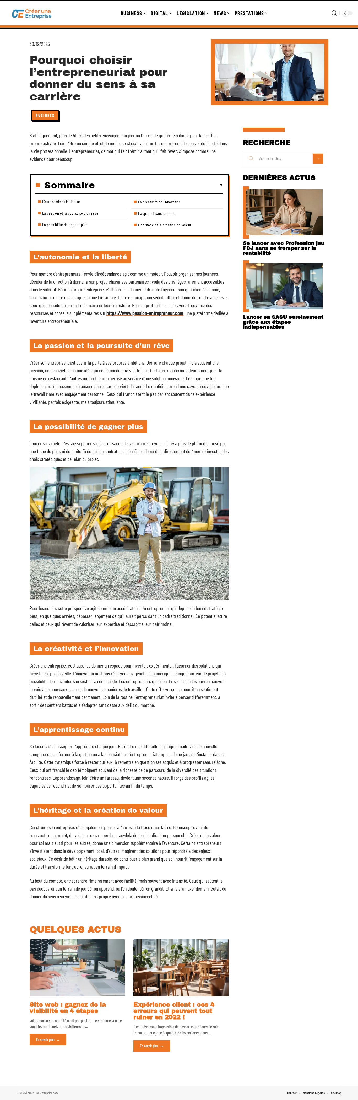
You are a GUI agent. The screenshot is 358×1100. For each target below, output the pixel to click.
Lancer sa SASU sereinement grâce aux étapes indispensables (283, 322)
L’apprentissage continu (157, 213)
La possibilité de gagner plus (65, 224)
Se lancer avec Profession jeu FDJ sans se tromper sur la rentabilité (283, 248)
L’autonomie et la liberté (61, 201)
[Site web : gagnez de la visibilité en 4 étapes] (77, 967)
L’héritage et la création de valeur (165, 224)
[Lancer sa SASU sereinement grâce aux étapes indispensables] (284, 286)
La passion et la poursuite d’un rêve (70, 212)
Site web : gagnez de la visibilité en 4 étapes (68, 1007)
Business (45, 115)
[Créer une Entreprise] (32, 13)
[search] (334, 13)
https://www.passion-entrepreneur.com (144, 313)
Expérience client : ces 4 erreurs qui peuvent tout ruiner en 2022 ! (173, 1011)
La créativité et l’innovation (159, 201)
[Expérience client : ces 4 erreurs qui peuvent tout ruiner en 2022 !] (181, 967)
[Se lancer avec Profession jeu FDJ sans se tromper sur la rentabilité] (284, 212)
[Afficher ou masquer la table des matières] (159, 185)
